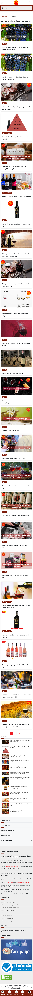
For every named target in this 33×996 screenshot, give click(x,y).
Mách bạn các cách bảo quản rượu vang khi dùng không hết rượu (20, 811)
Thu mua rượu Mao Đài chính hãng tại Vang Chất (19, 804)
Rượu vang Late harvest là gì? (11, 430)
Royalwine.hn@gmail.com (22, 882)
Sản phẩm (13, 16)
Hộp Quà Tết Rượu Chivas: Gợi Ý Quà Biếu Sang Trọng (19, 761)
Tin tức (4, 43)
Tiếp (20, 733)
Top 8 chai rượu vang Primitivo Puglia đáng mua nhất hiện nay (20, 741)
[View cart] (30, 2)
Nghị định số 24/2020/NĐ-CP (13, 866)
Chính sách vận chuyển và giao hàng (10, 907)
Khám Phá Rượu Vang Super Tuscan (12, 373)
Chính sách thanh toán (6, 915)
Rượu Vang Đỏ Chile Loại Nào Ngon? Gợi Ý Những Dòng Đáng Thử (19, 755)
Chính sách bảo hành (6, 913)
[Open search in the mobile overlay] (16, 8)
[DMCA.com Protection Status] (6, 977)
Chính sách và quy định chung (8, 902)
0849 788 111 (10, 882)
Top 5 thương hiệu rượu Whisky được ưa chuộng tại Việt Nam (19, 793)
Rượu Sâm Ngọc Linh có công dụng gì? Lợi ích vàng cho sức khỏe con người (20, 778)
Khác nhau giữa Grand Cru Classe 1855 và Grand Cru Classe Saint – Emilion (19, 773)
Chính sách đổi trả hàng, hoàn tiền (9, 905)
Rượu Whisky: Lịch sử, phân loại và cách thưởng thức (19, 799)
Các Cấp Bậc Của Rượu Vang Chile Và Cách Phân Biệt (19, 747)
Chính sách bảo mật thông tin (8, 910)
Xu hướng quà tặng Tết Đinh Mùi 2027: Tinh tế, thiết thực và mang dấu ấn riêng (20, 767)
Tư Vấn (9, 133)
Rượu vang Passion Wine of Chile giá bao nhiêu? (16, 196)
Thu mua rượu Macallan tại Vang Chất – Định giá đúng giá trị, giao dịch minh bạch (20, 787)
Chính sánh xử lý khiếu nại (7, 918)
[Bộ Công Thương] (16, 967)
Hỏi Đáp (9, 193)
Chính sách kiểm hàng (6, 921)
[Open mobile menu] (1, 2)
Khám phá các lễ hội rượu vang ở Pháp (13, 458)
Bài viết (4, 16)
